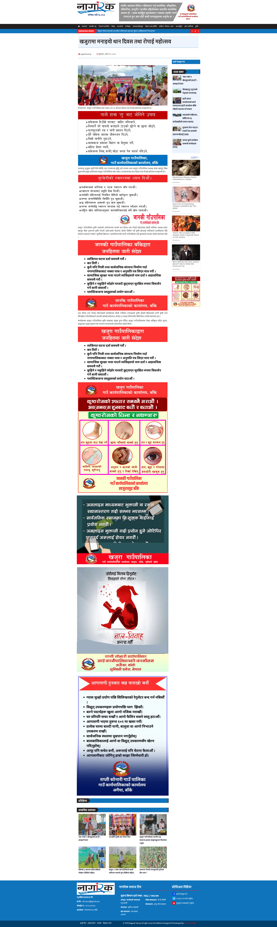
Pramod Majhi (190, 923)
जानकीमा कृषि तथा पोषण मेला (119, 837)
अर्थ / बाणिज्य (188, 26)
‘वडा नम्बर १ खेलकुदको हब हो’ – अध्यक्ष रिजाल (89, 838)
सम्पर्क (99, 923)
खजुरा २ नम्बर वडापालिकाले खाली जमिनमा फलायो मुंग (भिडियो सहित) (121, 871)
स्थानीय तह (92, 26)
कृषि (196, 26)
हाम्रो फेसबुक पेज (181, 894)
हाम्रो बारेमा (91, 923)
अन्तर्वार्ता (120, 26)
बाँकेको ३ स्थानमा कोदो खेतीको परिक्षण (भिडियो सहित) (89, 871)
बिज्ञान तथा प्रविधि (151, 26)
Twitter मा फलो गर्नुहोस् (184, 898)
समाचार (84, 26)
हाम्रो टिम (83, 923)
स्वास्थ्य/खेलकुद (138, 26)
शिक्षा (113, 26)
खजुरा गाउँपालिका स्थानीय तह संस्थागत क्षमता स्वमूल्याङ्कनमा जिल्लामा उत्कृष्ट (153, 840)
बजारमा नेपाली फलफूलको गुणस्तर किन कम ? (152, 871)
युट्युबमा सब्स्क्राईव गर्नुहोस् (185, 903)
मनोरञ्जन (127, 26)
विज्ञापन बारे (107, 923)
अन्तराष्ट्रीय (179, 26)
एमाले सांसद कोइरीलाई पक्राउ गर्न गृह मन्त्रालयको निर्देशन (118, 31)
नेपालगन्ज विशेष (104, 26)
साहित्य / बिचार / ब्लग (166, 26)
